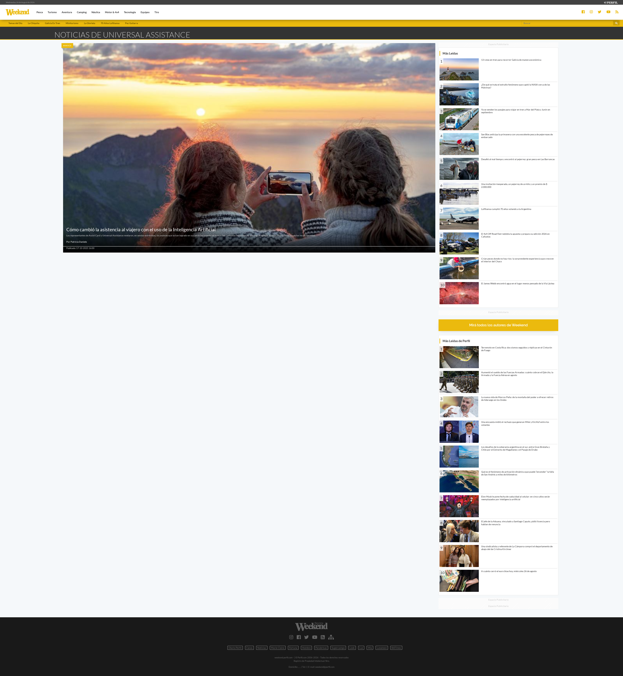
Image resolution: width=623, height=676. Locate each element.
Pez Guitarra (131, 23)
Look (352, 647)
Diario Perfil (235, 647)
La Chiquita (33, 23)
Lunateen (382, 647)
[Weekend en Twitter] (306, 637)
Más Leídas (450, 53)
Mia (370, 647)
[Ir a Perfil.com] (610, 2)
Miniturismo (72, 23)
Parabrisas (321, 647)
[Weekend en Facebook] (299, 637)
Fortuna (293, 647)
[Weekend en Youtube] (314, 637)
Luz (361, 647)
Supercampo (338, 647)
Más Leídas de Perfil (456, 341)
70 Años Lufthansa (110, 23)
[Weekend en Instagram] (291, 637)
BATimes (396, 647)
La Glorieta (89, 23)
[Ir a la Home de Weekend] (311, 626)
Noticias (261, 647)
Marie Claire (277, 647)
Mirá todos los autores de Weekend (498, 325)
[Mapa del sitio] (331, 637)
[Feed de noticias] (323, 637)
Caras (249, 647)
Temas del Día (15, 23)
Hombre (306, 647)
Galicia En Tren (52, 23)
